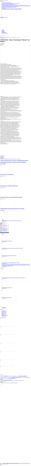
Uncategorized (3, 310)
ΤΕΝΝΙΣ (8, 378)
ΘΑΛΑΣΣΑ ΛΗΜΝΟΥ (9, 377)
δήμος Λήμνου (12, 378)
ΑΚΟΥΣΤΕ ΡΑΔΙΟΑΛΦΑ (5, 33)
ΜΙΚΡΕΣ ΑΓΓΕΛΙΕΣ (4, 315)
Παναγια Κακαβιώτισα (5, 378)
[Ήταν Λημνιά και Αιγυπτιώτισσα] (9, 296)
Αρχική (1, 37)
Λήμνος (3, 314)
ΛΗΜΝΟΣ (3, 30)
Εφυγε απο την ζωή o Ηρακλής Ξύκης (6, 2)
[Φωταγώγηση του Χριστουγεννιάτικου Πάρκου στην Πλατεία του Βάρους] (6, 247)
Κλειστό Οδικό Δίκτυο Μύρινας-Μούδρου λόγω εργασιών (9, 7)
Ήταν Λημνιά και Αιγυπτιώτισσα (6, 297)
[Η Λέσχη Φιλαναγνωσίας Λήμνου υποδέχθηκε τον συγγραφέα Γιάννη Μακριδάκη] (7, 374)
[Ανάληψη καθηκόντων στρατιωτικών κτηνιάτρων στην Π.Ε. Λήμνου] (7, 359)
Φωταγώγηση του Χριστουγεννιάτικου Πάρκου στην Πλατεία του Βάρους (11, 3)
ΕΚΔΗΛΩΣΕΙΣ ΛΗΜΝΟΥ (3, 377)
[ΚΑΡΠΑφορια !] (9, 306)
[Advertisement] (15, 24)
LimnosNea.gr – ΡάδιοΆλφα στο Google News (13, 463)
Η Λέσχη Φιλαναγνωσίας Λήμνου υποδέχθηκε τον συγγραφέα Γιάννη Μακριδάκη (12, 8)
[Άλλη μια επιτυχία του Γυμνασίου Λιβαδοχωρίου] (7, 184)
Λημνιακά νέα (18, 377)
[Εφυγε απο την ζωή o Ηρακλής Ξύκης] (6, 240)
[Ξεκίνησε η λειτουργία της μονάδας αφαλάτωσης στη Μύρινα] (7, 195)
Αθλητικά (3, 311)
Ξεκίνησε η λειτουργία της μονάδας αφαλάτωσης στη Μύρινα (9, 4)
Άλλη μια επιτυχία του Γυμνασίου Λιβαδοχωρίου (9, 185)
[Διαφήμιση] (2, 17)
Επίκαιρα (3, 313)
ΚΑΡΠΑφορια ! (4, 307)
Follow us (1, 379)
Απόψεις (3, 37)
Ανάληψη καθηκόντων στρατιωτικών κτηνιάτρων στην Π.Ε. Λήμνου (10, 6)
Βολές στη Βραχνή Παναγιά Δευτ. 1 (7, 287)
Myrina (5, 375)
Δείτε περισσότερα (2, 157)
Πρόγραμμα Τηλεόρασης (4, 232)
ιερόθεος (16, 378)
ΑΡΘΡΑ (3, 31)
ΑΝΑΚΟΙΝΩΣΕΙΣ (4, 32)
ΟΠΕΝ (21, 377)
